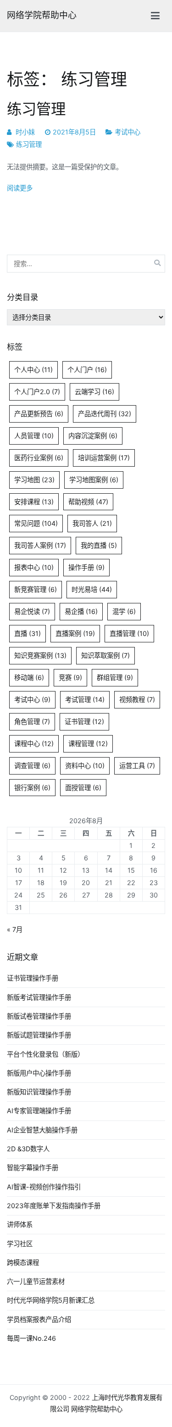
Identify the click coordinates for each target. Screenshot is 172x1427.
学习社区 (20, 1244)
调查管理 (32, 765)
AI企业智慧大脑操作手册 (42, 1130)
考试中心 (127, 132)
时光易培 (92, 589)
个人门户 (87, 369)
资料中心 (85, 765)
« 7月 (14, 929)
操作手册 (86, 567)
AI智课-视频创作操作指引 (44, 1187)
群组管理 (115, 677)
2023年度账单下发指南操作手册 (53, 1206)
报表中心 (34, 567)
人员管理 (34, 436)
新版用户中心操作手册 (39, 1073)
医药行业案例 (38, 458)
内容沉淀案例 (92, 436)
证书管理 (84, 721)
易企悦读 (32, 611)
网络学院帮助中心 (42, 15)
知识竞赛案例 (40, 655)
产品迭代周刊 (104, 414)
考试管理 (85, 699)
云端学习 (94, 392)
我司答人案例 (40, 545)
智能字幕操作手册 (32, 1167)
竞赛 (70, 677)
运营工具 (137, 765)
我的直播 (99, 545)
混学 (124, 611)
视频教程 (137, 699)
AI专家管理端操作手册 (39, 1111)
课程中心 (34, 743)
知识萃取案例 (105, 655)
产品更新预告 (38, 414)
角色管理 (32, 721)
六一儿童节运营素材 (36, 1281)
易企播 (81, 611)
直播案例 (75, 633)
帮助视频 (88, 502)
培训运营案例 (104, 458)
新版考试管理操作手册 (39, 997)
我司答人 (92, 523)
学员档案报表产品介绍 (39, 1319)
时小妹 (25, 132)
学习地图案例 (93, 480)
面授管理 (83, 788)
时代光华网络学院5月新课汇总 (50, 1300)
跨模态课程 (23, 1262)
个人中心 (33, 369)
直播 (27, 633)
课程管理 (88, 743)
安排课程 (34, 502)
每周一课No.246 (31, 1338)
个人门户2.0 (37, 392)
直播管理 (129, 633)
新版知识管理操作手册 (39, 1092)
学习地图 (34, 480)
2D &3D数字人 (28, 1149)
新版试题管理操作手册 (39, 1035)
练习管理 (36, 109)
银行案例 (32, 788)
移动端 (29, 677)
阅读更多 (20, 188)
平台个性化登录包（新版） (45, 1054)
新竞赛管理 (35, 589)
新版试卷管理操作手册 (39, 1016)
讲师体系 (20, 1224)
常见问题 (36, 523)
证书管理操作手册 (32, 978)
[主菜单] (155, 16)
